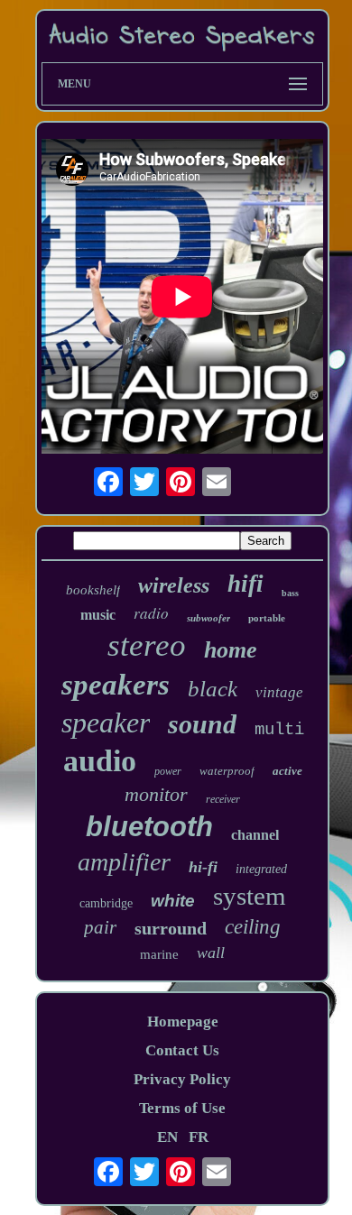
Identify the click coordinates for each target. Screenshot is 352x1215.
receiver (223, 799)
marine (159, 954)
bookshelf (93, 590)
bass (290, 593)
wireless (173, 585)
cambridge (106, 903)
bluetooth (149, 826)
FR (198, 1137)
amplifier (124, 862)
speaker (105, 722)
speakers (115, 684)
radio (151, 613)
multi (279, 730)
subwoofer (208, 617)
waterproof (227, 771)
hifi (245, 583)
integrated (261, 869)
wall (211, 952)
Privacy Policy (182, 1079)
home (230, 650)
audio (99, 761)
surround (170, 928)
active (287, 771)
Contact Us (182, 1050)
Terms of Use (182, 1108)
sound (202, 724)
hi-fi (203, 867)
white (173, 900)
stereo (146, 645)
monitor (156, 794)
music (98, 614)
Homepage (182, 1021)
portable (266, 617)
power (167, 771)
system (249, 895)
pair (100, 927)
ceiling (253, 927)
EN (167, 1137)
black (212, 689)
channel (255, 834)
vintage (279, 692)
